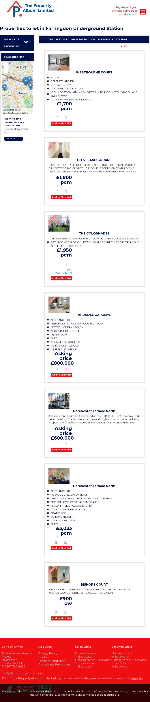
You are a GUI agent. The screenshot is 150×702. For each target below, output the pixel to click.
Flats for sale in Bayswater (93, 660)
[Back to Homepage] (143, 11)
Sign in (133, 7)
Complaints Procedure (54, 664)
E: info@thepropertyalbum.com (22, 671)
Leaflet (6, 109)
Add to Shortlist (61, 123)
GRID (133, 46)
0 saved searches (127, 13)
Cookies (43, 657)
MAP (144, 46)
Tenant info (65, 112)
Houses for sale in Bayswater (85, 655)
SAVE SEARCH (108, 46)
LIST (124, 46)
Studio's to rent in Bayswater (122, 664)
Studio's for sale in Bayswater (85, 664)
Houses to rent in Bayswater (122, 655)
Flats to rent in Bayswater (129, 660)
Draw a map (13, 139)
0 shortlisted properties (123, 10)
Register (121, 7)
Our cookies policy (46, 694)
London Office (12, 646)
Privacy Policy (47, 653)
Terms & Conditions (51, 661)
